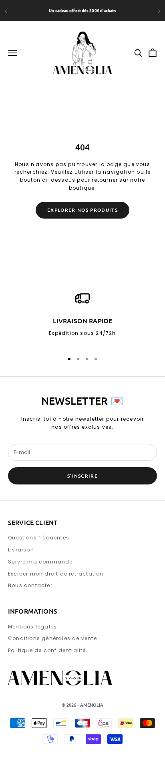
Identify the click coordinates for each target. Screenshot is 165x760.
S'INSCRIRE (82, 475)
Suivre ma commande (40, 561)
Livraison (21, 549)
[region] (82, 318)
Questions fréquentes (38, 537)
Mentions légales (32, 626)
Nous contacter (30, 585)
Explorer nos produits (82, 210)
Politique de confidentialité (47, 650)
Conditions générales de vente (52, 638)
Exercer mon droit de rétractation (56, 573)
